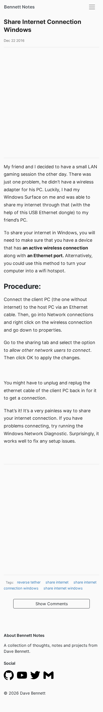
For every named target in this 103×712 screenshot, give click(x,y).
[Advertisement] (51, 102)
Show (52, 603)
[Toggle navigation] (92, 7)
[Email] (49, 674)
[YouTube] (22, 674)
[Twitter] (35, 674)
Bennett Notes (19, 6)
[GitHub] (9, 674)
